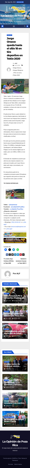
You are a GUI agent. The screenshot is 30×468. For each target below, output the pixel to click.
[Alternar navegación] (14, 26)
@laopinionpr (13, 204)
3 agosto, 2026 (10, 368)
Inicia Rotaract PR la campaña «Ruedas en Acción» (14, 298)
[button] (24, 26)
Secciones (10, 464)
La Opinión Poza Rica (16, 209)
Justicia (6, 380)
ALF (16, 63)
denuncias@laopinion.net (18, 226)
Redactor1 (17, 300)
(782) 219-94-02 (15, 222)
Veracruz (6, 361)
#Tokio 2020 (16, 75)
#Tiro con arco (17, 72)
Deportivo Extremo (9, 417)
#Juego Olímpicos (18, 70)
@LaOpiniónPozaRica (17, 207)
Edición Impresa (18, 464)
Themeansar (15, 460)
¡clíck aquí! (9, 228)
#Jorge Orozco (17, 68)
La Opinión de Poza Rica (15, 15)
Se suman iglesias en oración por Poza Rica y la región (14, 315)
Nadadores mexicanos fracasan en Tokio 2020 (21, 261)
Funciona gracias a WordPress (10, 458)
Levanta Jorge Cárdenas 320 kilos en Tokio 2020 (9, 261)
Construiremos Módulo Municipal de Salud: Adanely (14, 333)
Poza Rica (9, 35)
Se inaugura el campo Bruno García (14, 420)
